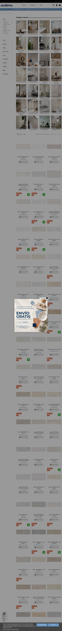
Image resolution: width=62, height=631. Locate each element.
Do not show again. (43, 298)
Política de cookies (6, 629)
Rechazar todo (42, 625)
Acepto (53, 625)
